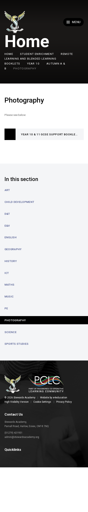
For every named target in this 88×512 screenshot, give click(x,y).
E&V (7, 225)
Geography (13, 249)
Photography (24, 68)
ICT (7, 273)
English (11, 237)
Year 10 (33, 63)
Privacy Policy (64, 401)
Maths (10, 284)
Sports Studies (17, 343)
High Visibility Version (17, 401)
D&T (7, 213)
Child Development (19, 201)
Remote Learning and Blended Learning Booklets (39, 58)
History (11, 261)
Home (9, 53)
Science (11, 332)
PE (6, 308)
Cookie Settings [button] (42, 401)
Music (9, 296)
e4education (60, 397)
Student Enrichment (37, 53)
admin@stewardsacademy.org (22, 437)
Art (7, 190)
